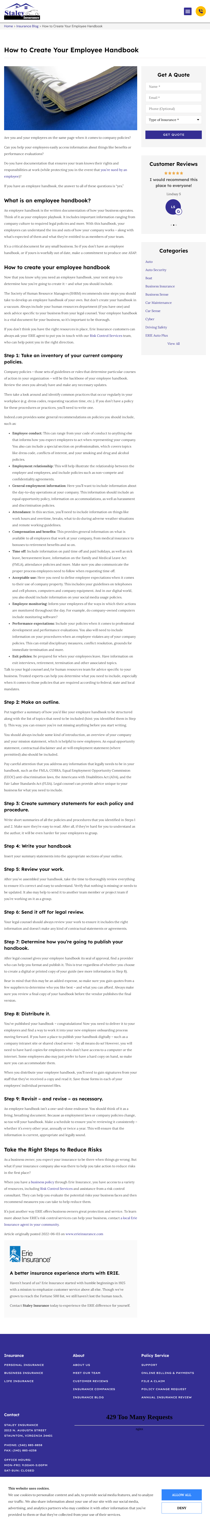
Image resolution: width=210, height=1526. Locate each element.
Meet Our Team (86, 1373)
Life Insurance (19, 1381)
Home (8, 26)
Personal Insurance (24, 1365)
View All (174, 344)
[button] (188, 11)
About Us (81, 1365)
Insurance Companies (94, 1389)
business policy (42, 1182)
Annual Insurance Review (166, 1397)
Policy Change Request (163, 1389)
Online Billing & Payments (167, 1373)
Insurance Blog (27, 26)
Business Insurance (23, 1373)
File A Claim (153, 1381)
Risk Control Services (106, 336)
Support (149, 1365)
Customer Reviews (90, 1381)
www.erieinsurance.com (84, 1234)
